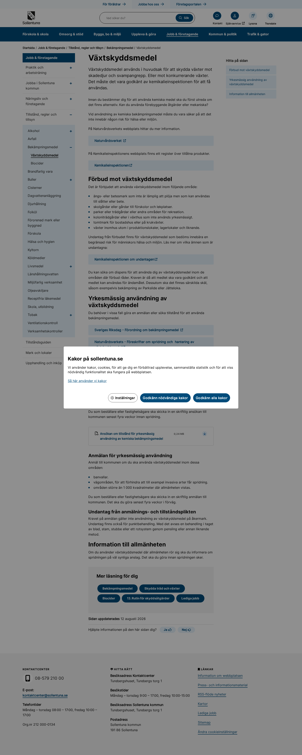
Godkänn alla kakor (211, 398)
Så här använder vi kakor (87, 381)
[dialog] (151, 377)
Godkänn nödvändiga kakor (165, 398)
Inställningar (124, 398)
